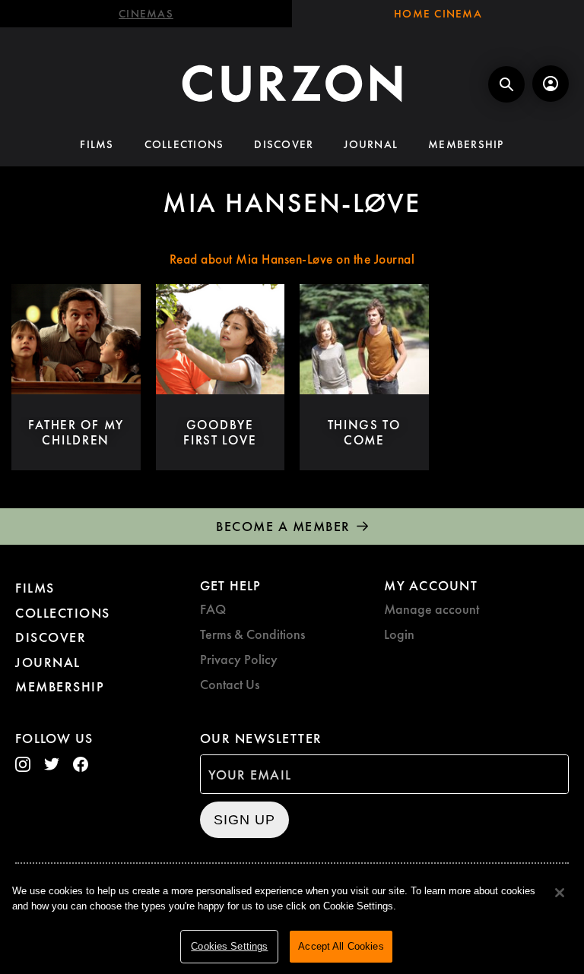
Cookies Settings (229, 946)
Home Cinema (438, 13)
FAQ (213, 609)
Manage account (431, 609)
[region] (292, 921)
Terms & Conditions (252, 634)
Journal (371, 144)
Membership (466, 144)
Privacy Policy (239, 659)
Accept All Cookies (340, 946)
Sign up (244, 819)
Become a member (283, 526)
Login (399, 634)
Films (96, 144)
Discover (283, 144)
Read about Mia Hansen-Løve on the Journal (292, 259)
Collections (184, 144)
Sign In (550, 83)
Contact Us (229, 684)
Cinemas (146, 13)
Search (506, 84)
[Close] (559, 892)
